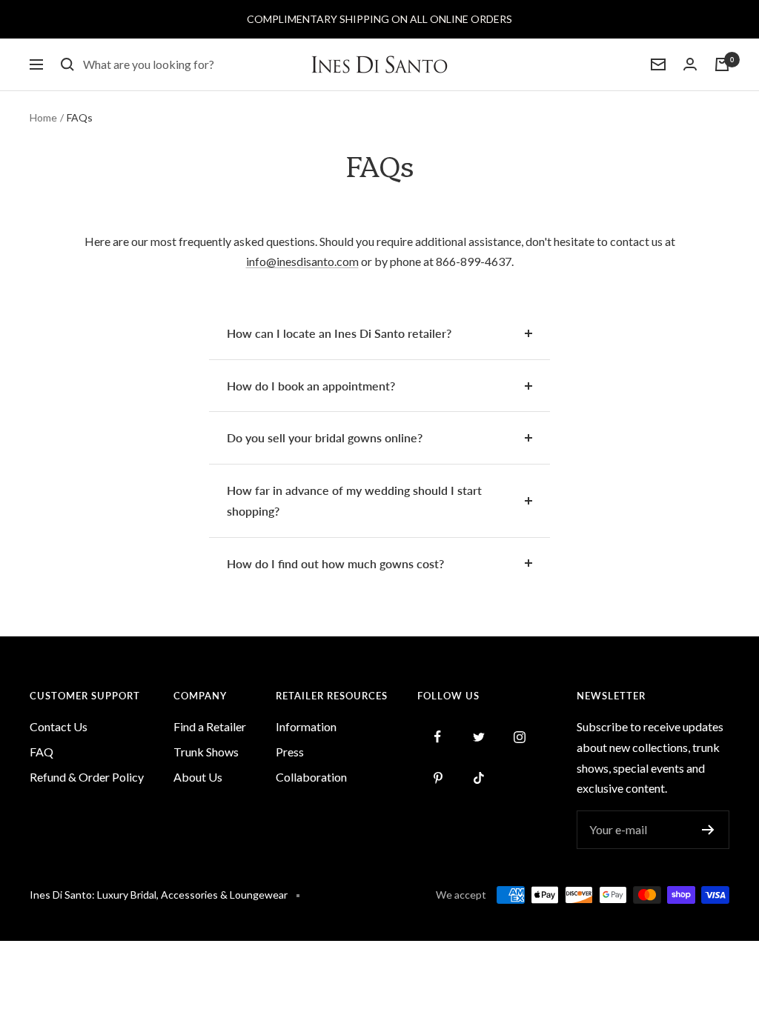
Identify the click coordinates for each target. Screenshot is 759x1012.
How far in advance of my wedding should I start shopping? (354, 500)
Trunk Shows (206, 752)
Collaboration (311, 777)
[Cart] (722, 64)
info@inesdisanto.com (302, 261)
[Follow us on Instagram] (519, 736)
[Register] (708, 830)
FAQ (41, 752)
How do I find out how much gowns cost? (335, 563)
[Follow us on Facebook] (437, 736)
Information (306, 726)
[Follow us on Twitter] (478, 736)
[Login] (690, 64)
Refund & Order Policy (87, 777)
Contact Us (58, 726)
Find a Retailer (209, 726)
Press (290, 752)
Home (43, 117)
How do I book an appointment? (311, 386)
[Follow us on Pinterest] (437, 777)
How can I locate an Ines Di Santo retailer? (339, 333)
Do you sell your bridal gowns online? (324, 437)
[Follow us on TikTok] (478, 777)
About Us (197, 777)
